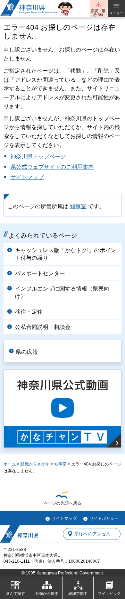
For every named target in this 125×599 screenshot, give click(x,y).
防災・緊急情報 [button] (98, 13)
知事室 (78, 206)
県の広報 (27, 352)
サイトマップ (27, 177)
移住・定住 (29, 312)
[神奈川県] (19, 534)
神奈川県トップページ (38, 156)
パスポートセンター (40, 273)
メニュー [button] (116, 13)
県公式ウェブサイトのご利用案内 (52, 167)
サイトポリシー (104, 518)
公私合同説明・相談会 (42, 327)
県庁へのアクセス (92, 533)
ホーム (9, 464)
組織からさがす (35, 464)
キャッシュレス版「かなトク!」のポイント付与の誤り (65, 254)
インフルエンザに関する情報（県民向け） (62, 292)
